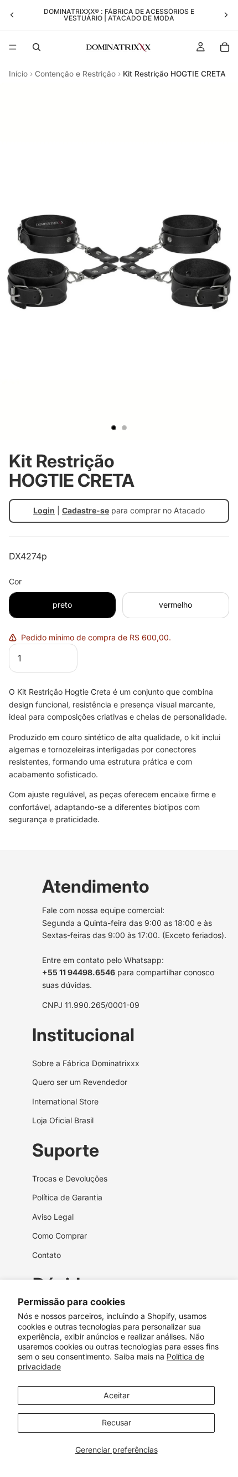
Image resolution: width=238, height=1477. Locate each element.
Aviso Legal (53, 1216)
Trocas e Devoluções (69, 1178)
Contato (46, 1255)
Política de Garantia (67, 1198)
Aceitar (117, 1395)
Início (18, 73)
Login (44, 510)
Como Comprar (59, 1236)
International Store (65, 1101)
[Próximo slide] (226, 15)
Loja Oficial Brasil (63, 1120)
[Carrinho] (225, 47)
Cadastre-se (85, 510)
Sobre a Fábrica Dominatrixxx (85, 1063)
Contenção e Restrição (75, 73)
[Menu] (12, 47)
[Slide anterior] (12, 15)
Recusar (116, 1422)
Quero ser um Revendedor (79, 1082)
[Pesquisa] (36, 47)
